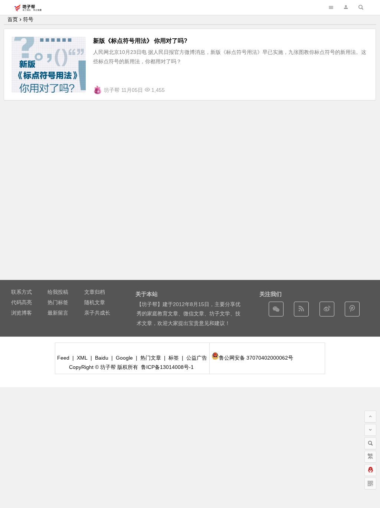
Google (124, 358)
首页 (12, 19)
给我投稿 (58, 292)
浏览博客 (21, 313)
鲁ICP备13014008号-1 (167, 367)
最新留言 (58, 313)
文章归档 (94, 292)
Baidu (101, 358)
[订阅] (301, 309)
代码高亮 (21, 302)
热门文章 (150, 358)
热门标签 (58, 302)
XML (82, 358)
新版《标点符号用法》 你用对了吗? (140, 41)
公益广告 (196, 358)
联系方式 (21, 292)
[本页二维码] (370, 483)
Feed (63, 358)
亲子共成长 (97, 313)
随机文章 (94, 302)
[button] (345, 7)
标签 (173, 358)
